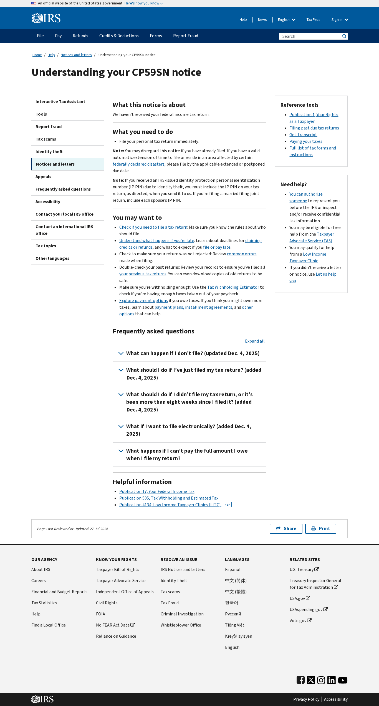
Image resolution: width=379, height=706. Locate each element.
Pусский (233, 614)
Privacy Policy (306, 699)
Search (344, 36)
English (284, 19)
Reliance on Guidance (116, 636)
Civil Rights (107, 603)
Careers (38, 580)
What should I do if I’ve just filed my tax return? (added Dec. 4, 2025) (193, 373)
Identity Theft (174, 580)
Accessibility (48, 201)
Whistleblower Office (181, 625)
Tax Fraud (170, 603)
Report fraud (49, 126)
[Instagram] (321, 679)
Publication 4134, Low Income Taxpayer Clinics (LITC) (174, 505)
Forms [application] (156, 36)
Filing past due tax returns (314, 128)
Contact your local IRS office (65, 214)
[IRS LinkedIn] (331, 679)
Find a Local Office (48, 625)
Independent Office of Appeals (125, 592)
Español (233, 569)
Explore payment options (143, 300)
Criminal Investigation (182, 614)
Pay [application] (58, 36)
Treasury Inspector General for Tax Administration (315, 584)
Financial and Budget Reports (59, 592)
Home (37, 55)
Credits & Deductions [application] (119, 36)
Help (243, 19)
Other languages (52, 258)
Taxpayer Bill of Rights (117, 569)
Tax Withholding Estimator (233, 287)
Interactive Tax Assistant (60, 101)
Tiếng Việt (234, 625)
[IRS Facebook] (301, 679)
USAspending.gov (306, 609)
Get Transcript (303, 135)
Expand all (255, 341)
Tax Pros (313, 19)
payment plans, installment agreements (193, 307)
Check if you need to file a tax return (153, 227)
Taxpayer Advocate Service (121, 580)
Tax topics (46, 246)
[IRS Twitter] (311, 679)
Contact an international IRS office (64, 230)
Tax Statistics (44, 603)
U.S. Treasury (302, 569)
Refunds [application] (80, 36)
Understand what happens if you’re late (156, 240)
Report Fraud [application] (185, 36)
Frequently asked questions (63, 189)
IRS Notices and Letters (183, 569)
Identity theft (49, 151)
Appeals (43, 176)
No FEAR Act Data (113, 625)
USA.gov (297, 598)
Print (324, 528)
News (262, 19)
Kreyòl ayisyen (238, 636)
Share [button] (290, 528)
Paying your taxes (305, 141)
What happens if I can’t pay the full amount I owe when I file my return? (187, 454)
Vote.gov (298, 620)
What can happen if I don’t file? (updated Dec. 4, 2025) (193, 353)
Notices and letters (76, 55)
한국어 (231, 603)
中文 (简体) (236, 580)
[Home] (46, 16)
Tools (41, 114)
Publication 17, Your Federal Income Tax (156, 491)
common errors (242, 254)
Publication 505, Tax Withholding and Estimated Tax (168, 498)
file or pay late (217, 247)
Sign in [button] (337, 19)
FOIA (100, 614)
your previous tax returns (142, 274)
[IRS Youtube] (343, 679)
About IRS (40, 569)
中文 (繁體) (236, 592)
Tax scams (46, 139)
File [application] (40, 36)
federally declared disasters (139, 164)
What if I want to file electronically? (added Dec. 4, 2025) (188, 430)
